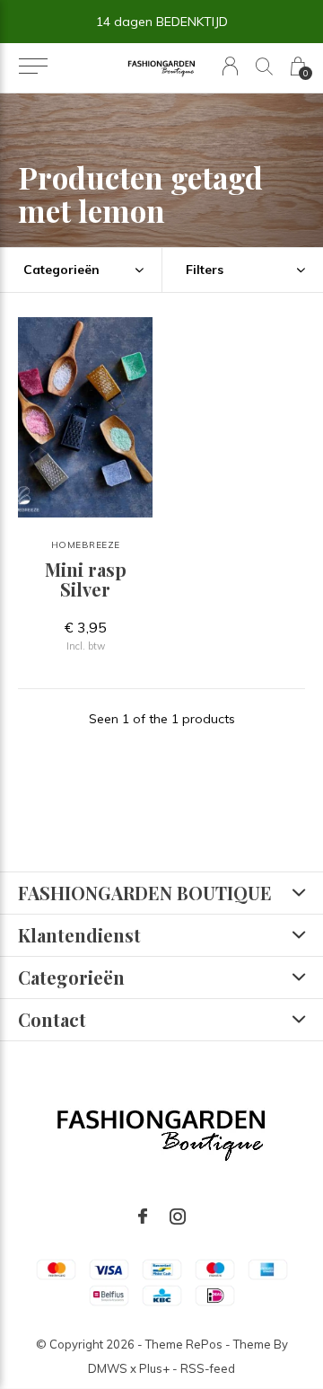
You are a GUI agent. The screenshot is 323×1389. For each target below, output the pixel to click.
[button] (33, 66)
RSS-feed (207, 1368)
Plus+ (154, 1368)
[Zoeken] (264, 66)
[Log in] (230, 66)
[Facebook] (142, 1216)
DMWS (107, 1368)
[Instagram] (178, 1216)
